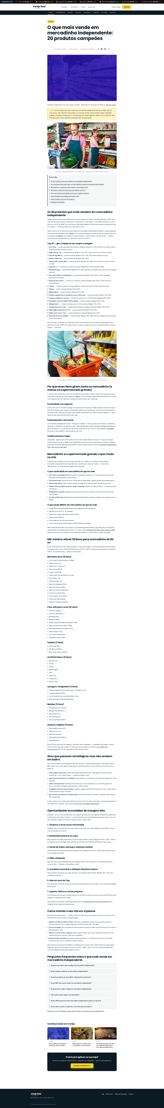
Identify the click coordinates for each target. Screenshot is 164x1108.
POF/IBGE (110, 429)
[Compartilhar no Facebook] (105, 49)
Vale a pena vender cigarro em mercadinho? (65, 995)
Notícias (112, 12)
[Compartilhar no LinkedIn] (101, 49)
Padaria (70, 12)
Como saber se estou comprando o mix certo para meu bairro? (71, 1007)
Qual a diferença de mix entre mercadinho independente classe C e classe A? (76, 1001)
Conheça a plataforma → (82, 1066)
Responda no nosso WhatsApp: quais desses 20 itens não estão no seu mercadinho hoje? (75, 1011)
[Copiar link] (108, 49)
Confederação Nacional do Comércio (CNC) (101, 530)
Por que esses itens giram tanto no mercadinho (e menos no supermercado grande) (77, 184)
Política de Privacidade (121, 1094)
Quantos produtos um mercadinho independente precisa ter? (71, 977)
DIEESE (71, 233)
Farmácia (96, 12)
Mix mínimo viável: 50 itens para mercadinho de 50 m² (68, 190)
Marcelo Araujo (111, 105)
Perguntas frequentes (57, 202)
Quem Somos (109, 1094)
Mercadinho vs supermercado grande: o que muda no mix (69, 187)
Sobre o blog (116, 7)
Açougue (78, 12)
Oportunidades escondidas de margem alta (65, 196)
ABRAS (77, 396)
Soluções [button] (64, 7)
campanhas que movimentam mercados (96, 902)
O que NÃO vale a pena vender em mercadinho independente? (71, 983)
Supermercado (60, 12)
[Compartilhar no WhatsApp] (98, 49)
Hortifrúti (87, 12)
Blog (103, 1094)
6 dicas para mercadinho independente (86, 804)
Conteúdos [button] (75, 7)
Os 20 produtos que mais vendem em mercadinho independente (71, 181)
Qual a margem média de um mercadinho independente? (69, 971)
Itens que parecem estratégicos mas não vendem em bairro (70, 193)
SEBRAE (60, 236)
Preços (83, 7)
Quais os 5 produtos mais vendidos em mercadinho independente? (72, 965)
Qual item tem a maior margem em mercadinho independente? (71, 989)
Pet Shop (104, 12)
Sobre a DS (91, 7)
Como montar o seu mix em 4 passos (63, 199)
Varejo (51, 12)
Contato (126, 7)
